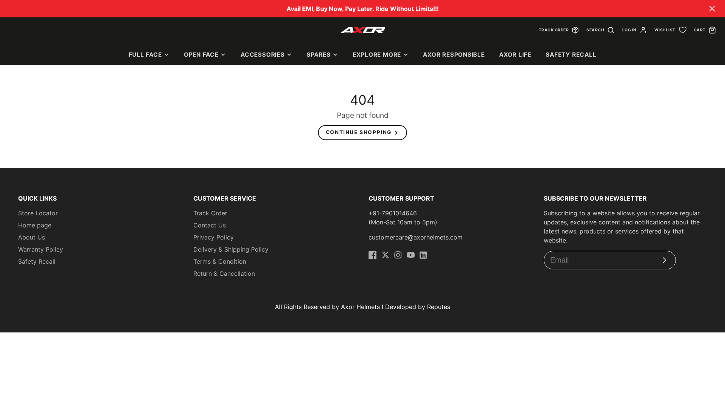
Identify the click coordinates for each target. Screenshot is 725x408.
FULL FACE (145, 54)
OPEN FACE (201, 54)
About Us (31, 237)
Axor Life (515, 54)
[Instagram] (398, 255)
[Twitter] (385, 255)
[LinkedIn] (423, 255)
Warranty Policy (40, 249)
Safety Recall (571, 54)
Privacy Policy (213, 237)
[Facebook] (373, 255)
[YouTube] (411, 255)
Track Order (210, 213)
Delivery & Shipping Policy (230, 249)
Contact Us (209, 225)
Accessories (262, 54)
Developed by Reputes (417, 307)
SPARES (319, 54)
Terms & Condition (219, 261)
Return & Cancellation (224, 273)
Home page (34, 225)
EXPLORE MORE (377, 54)
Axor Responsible (453, 54)
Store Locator (38, 213)
